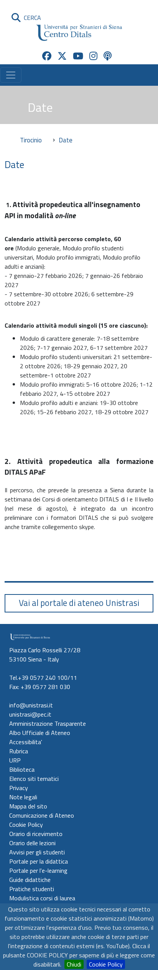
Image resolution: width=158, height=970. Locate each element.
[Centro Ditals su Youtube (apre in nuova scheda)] (78, 55)
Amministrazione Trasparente (47, 723)
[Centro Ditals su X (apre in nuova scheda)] (62, 55)
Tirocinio (31, 140)
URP (15, 760)
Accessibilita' (25, 741)
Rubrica (18, 751)
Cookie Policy (106, 964)
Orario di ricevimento (36, 833)
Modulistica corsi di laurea (42, 898)
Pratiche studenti (31, 888)
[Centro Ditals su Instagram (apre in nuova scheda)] (93, 55)
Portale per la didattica (38, 861)
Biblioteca (22, 769)
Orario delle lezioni (32, 843)
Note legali (23, 797)
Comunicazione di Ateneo (41, 815)
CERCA (31, 17)
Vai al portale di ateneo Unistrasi (79, 602)
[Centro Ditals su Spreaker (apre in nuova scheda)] (108, 55)
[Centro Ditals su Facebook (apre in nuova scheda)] (46, 55)
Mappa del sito (28, 806)
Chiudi (74, 964)
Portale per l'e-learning (38, 870)
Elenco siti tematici (34, 778)
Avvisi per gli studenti (37, 852)
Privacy (18, 787)
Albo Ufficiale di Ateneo (39, 732)
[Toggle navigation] (10, 75)
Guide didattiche (30, 879)
